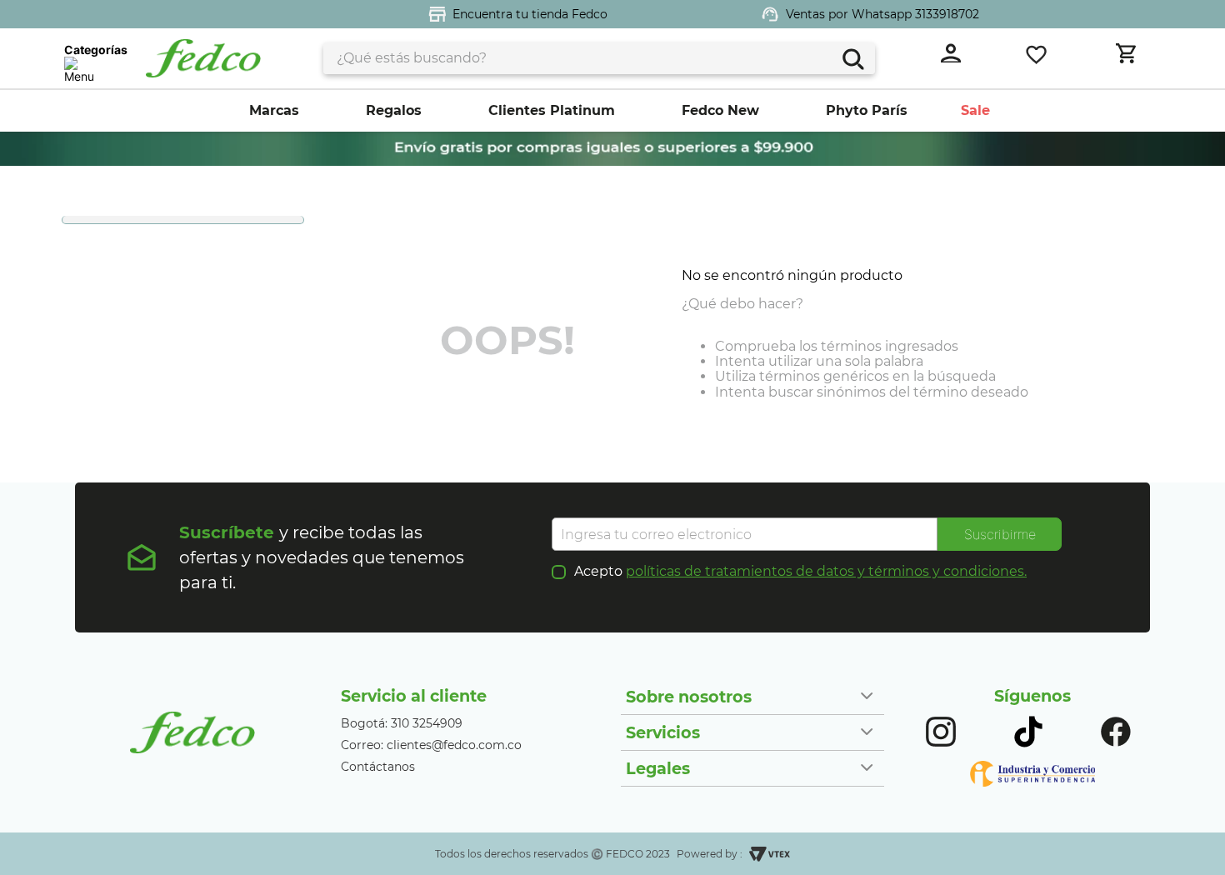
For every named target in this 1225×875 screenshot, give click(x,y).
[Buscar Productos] (851, 57)
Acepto (800, 571)
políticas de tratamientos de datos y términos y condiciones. (826, 571)
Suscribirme (1000, 534)
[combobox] (599, 58)
